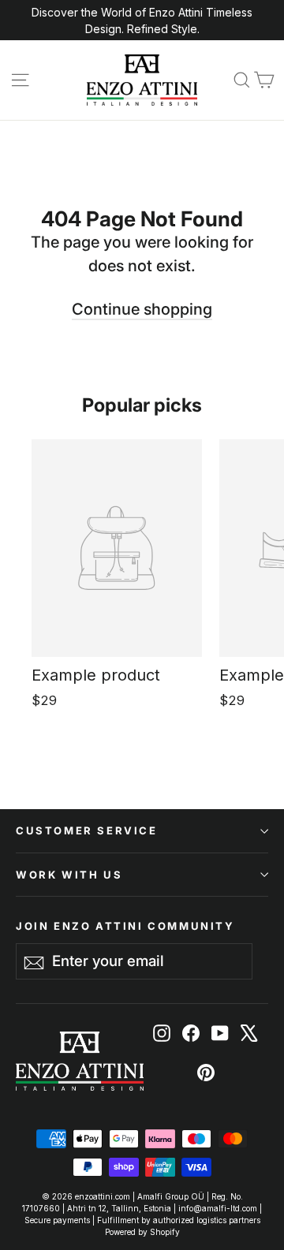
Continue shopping (142, 309)
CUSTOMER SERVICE (87, 830)
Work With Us (69, 874)
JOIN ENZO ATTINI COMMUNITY (125, 925)
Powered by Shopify (142, 1232)
